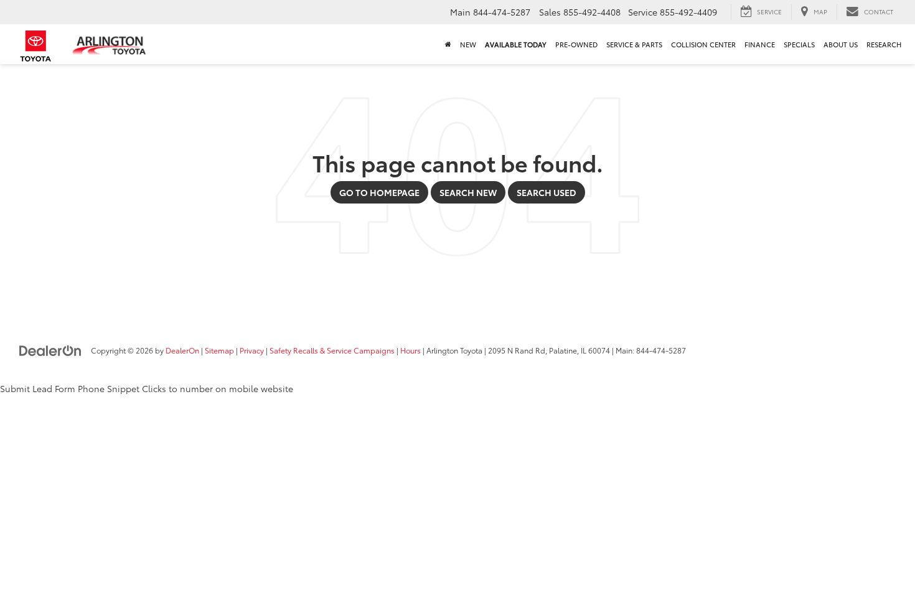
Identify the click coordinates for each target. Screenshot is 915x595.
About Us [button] (841, 44)
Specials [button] (799, 44)
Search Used (546, 192)
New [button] (468, 44)
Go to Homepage (379, 192)
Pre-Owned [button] (576, 44)
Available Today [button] (516, 44)
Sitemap (219, 350)
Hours (410, 350)
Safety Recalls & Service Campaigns (332, 350)
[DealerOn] (50, 350)
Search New (468, 192)
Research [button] (883, 44)
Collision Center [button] (703, 44)
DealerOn (182, 350)
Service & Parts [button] (634, 44)
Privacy (252, 350)
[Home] (448, 44)
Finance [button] (759, 44)
